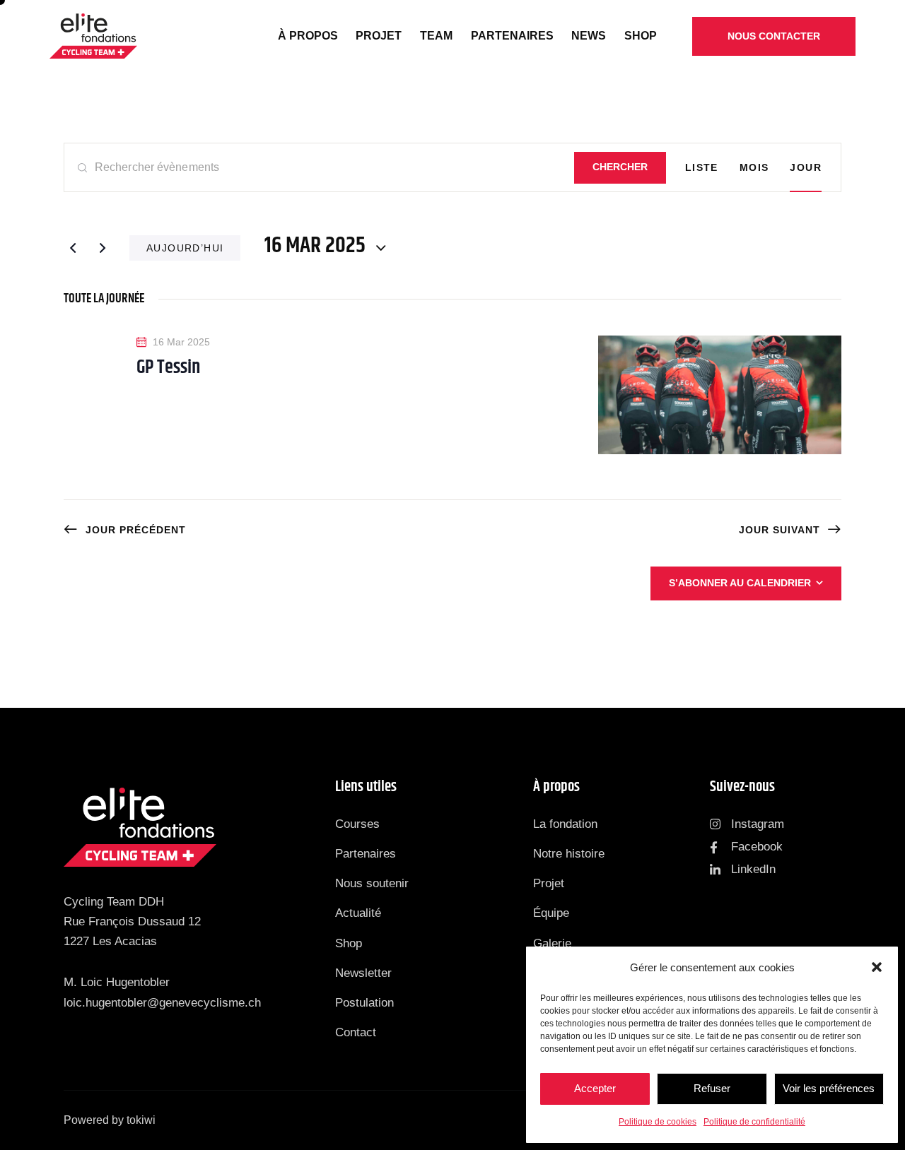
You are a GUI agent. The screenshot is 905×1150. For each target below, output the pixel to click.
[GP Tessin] (719, 395)
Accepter (595, 1088)
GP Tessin (168, 368)
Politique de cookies (657, 1122)
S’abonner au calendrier (740, 582)
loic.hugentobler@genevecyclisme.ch (162, 1002)
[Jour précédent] (72, 247)
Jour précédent (136, 529)
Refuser (712, 1088)
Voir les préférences (829, 1088)
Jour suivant (779, 529)
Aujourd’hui (184, 248)
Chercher (620, 166)
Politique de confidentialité (754, 1122)
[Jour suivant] (102, 247)
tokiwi (141, 1120)
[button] (877, 967)
